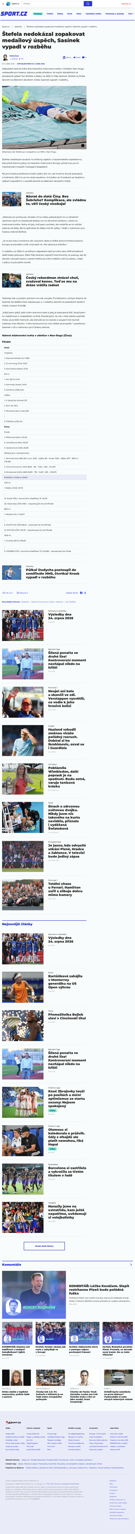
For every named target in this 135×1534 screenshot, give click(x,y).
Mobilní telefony (32, 1468)
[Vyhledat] (88, 3)
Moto (78, 14)
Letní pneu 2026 (116, 1434)
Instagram (114, 1490)
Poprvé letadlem (95, 1437)
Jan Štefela (71, 602)
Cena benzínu (63, 1460)
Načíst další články (44, 1246)
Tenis (69, 14)
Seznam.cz (126, 4)
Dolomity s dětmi (96, 1450)
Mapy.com (26, 1460)
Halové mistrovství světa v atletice (47, 602)
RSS (111, 1484)
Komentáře (11, 1265)
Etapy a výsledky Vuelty (35, 1437)
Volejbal (52, 1203)
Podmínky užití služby (118, 1503)
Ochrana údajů (115, 1506)
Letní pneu (73, 1468)
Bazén (20, 1464)
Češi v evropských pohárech (81, 1460)
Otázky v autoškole (117, 1446)
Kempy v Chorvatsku (97, 1434)
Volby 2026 (10, 1434)
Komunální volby (12, 1450)
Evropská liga (54, 842)
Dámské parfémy (61, 1468)
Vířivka (99, 1464)
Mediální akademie (117, 1512)
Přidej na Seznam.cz (117, 1500)
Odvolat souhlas (116, 1515)
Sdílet (78, 57)
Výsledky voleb (11, 1440)
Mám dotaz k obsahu (118, 1509)
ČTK (47, 1484)
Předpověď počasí (38, 1460)
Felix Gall (29, 1446)
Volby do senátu (12, 1446)
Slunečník (52, 1464)
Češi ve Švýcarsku (96, 1443)
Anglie (51, 726)
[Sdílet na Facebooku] (81, 593)
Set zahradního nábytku (75, 1464)
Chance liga (52, 1434)
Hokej (60, 14)
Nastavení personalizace (119, 1519)
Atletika (29, 193)
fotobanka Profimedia (70, 1484)
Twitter (112, 1493)
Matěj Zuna (14, 56)
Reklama (113, 1496)
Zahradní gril (91, 1464)
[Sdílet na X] (85, 593)
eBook (68, 57)
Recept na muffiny (75, 1437)
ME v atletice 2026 (54, 1443)
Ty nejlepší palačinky (76, 1434)
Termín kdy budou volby (15, 1443)
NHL (49, 1450)
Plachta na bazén (31, 1464)
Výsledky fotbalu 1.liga (56, 1437)
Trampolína (43, 1464)
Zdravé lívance (74, 1440)
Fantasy (38, 14)
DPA (52, 1484)
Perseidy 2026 (51, 1460)
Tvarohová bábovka (76, 1443)
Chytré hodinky (104, 1468)
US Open (52, 764)
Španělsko (53, 1164)
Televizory (93, 1468)
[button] (44, 117)
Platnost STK (115, 1450)
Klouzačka (61, 1464)
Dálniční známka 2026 (118, 1437)
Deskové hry (83, 1468)
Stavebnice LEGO (46, 1468)
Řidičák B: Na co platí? (119, 1443)
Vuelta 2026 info (32, 1434)
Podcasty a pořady (115, 14)
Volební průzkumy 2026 (15, 1437)
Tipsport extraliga (54, 1440)
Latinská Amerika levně (98, 1446)
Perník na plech (74, 1450)
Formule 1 (52, 688)
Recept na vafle (74, 1446)
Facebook (113, 1487)
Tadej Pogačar (32, 1443)
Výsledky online (93, 14)
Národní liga (54, 649)
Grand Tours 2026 (33, 1450)
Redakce (113, 1481)
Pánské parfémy (117, 1468)
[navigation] (3, 4)
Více (130, 14)
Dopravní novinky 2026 (119, 1440)
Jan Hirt (29, 1440)
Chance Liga (54, 1088)
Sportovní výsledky (57, 611)
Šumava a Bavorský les (98, 1440)
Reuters (58, 1484)
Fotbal (50, 14)
